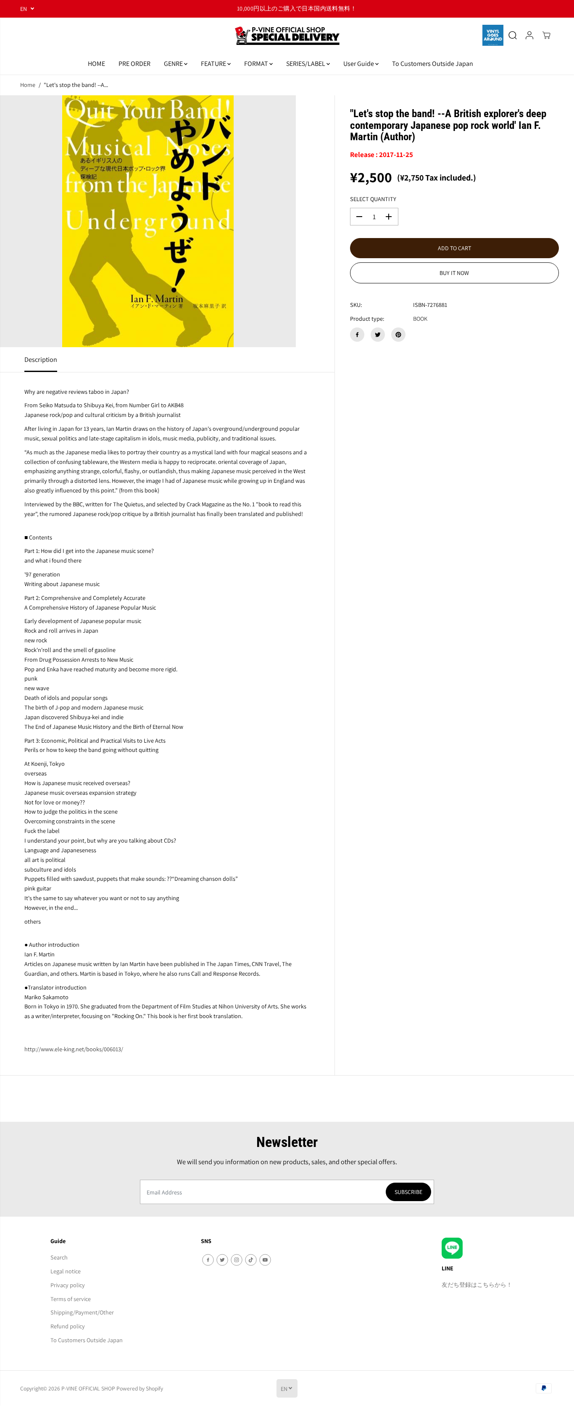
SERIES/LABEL (306, 63)
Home (27, 85)
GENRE (174, 63)
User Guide (359, 63)
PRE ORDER (134, 63)
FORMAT (256, 63)
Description (40, 359)
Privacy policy (67, 1285)
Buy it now (454, 273)
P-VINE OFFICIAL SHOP (88, 1388)
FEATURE (214, 63)
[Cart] (546, 35)
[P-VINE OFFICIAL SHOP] (287, 35)
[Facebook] (357, 334)
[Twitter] (378, 334)
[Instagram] (236, 1260)
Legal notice (65, 1271)
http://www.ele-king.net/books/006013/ (73, 1049)
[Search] (512, 35)
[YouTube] (265, 1260)
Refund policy (67, 1326)
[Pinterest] (398, 334)
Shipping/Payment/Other (82, 1312)
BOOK (420, 318)
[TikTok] (251, 1260)
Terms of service (70, 1299)
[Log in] (529, 35)
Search (59, 1257)
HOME (96, 63)
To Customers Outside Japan (432, 63)
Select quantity (373, 199)
